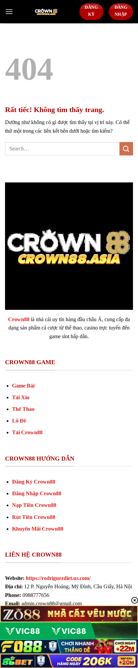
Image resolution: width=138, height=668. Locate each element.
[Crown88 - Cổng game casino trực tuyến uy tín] (46, 11)
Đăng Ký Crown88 (33, 482)
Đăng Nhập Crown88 (36, 493)
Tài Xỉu (20, 397)
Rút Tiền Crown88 (33, 517)
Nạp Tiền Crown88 (34, 505)
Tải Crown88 (27, 432)
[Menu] (9, 11)
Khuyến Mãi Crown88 (37, 529)
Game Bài (23, 386)
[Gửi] (126, 148)
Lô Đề (19, 421)
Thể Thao (23, 409)
